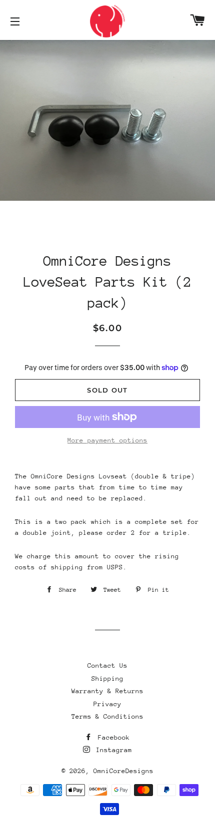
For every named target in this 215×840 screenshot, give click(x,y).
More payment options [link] (108, 440)
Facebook (112, 737)
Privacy (108, 704)
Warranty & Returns (108, 691)
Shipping (108, 678)
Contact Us (108, 665)
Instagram (112, 750)
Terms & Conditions (108, 716)
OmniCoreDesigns (124, 771)
